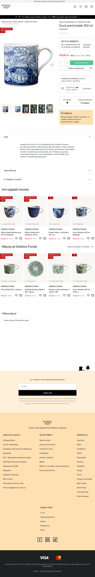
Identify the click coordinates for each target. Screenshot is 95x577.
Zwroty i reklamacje (10, 445)
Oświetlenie (44, 453)
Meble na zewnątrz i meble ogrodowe (54, 466)
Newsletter (7, 453)
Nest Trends (81, 483)
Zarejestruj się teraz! (87, 46)
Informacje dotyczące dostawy (15, 462)
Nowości (80, 462)
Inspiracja (80, 440)
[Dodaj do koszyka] (20, 238)
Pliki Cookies (8, 479)
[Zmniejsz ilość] (60, 62)
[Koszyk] (86, 6)
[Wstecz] (4, 65)
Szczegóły (87, 88)
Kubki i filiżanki (18, 22)
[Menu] (92, 6)
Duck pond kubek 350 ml (10, 24)
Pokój (79, 475)
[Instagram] (47, 539)
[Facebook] (40, 539)
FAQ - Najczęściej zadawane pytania (17, 457)
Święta (79, 470)
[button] (63, 33)
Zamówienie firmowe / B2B (13, 483)
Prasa (42, 530)
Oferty (79, 453)
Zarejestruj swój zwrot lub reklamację (17, 449)
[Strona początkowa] (6, 6)
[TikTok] (55, 539)
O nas (42, 513)
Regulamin (7, 470)
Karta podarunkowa (47, 470)
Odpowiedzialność (47, 517)
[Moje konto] (75, 6)
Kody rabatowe (83, 496)
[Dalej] (52, 65)
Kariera (43, 521)
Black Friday (81, 488)
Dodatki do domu (46, 449)
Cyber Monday (82, 492)
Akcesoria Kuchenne (47, 445)
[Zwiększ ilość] (67, 62)
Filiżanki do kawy (30, 22)
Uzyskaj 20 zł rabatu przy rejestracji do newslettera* (49, 1)
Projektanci (81, 449)
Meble (42, 462)
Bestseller (80, 466)
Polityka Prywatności (11, 475)
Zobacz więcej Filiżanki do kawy (16, 320)
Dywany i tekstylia (46, 457)
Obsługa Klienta (9, 440)
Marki (79, 445)
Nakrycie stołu (7, 22)
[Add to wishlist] (16, 238)
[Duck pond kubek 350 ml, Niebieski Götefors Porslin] (28, 64)
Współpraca (45, 526)
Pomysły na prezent (84, 479)
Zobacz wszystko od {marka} (78, 247)
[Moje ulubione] (80, 6)
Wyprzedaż (81, 457)
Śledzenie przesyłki (10, 466)
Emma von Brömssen (67, 22)
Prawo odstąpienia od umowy (14, 488)
